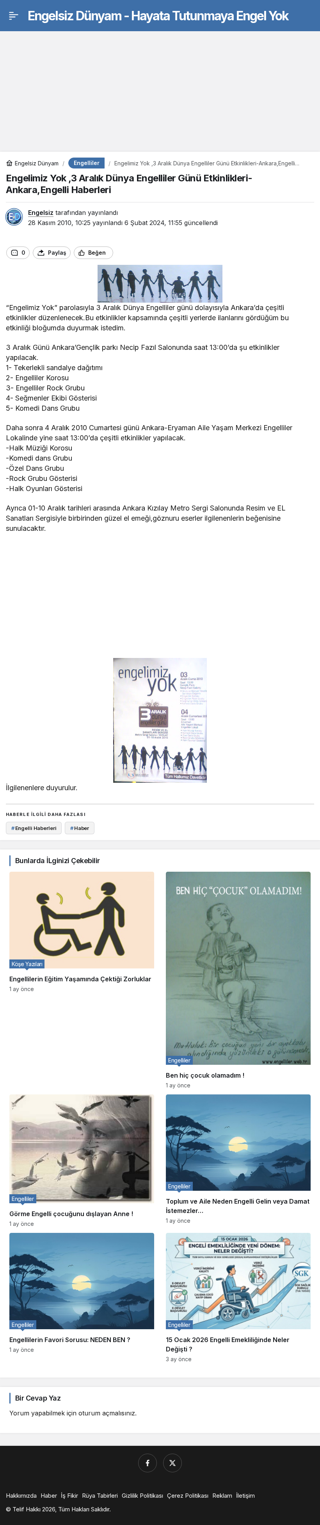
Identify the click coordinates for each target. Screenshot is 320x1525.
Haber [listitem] (79, 828)
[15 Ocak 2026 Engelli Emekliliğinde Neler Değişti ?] (238, 1297)
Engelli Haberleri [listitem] (34, 828)
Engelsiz (40, 212)
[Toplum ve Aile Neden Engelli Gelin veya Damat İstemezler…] (238, 1160)
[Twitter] (172, 1463)
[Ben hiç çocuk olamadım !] (238, 980)
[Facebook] (147, 1463)
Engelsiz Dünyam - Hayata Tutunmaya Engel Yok (158, 15)
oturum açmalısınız (106, 1413)
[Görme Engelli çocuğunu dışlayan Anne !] (81, 1160)
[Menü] (13, 15)
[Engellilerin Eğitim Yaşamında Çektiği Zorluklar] (81, 980)
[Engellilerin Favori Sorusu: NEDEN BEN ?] (81, 1297)
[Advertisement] (160, 85)
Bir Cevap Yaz (37, 1398)
